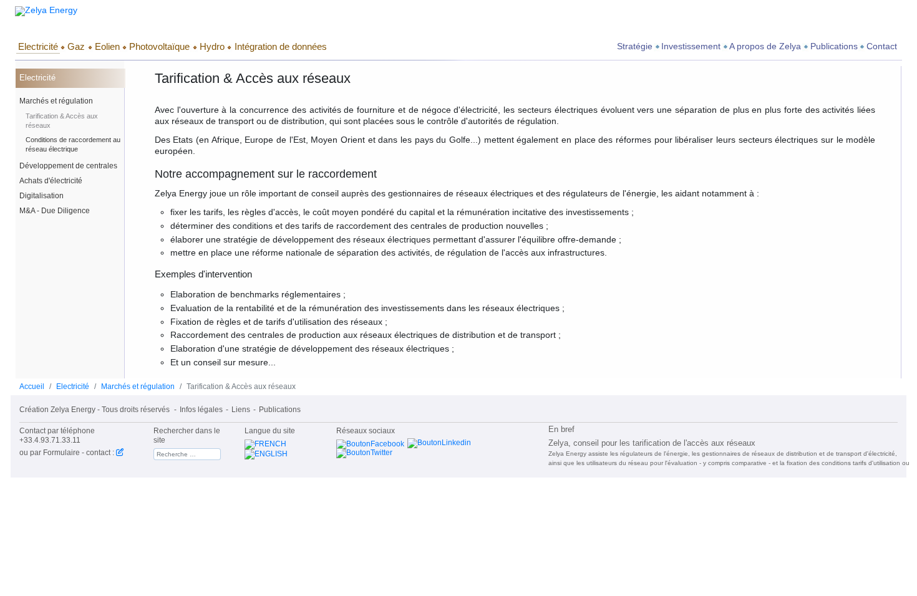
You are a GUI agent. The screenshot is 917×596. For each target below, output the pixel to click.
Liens (240, 409)
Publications (834, 46)
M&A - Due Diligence (54, 210)
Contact (881, 46)
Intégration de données (281, 46)
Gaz (76, 46)
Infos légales (201, 409)
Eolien (107, 46)
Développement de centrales (68, 165)
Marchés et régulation (56, 101)
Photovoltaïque (159, 46)
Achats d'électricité (50, 180)
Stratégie (635, 46)
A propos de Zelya (765, 46)
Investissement (690, 46)
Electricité (38, 46)
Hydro (212, 46)
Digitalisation (41, 195)
